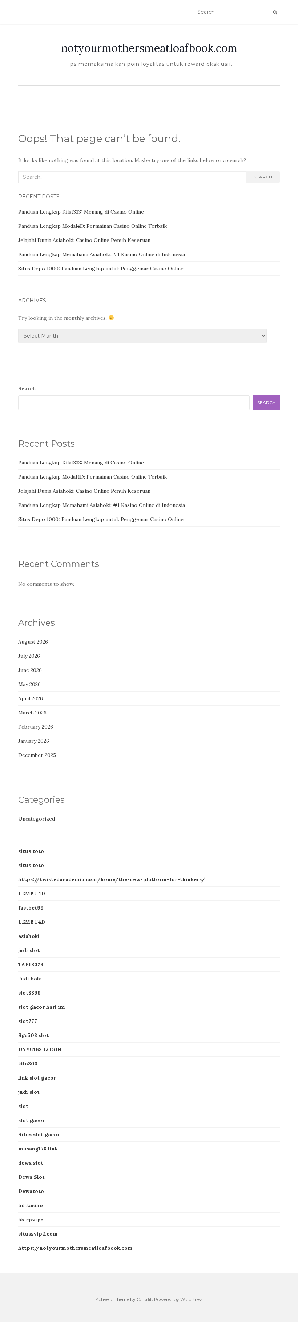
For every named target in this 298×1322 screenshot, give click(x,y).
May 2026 (29, 684)
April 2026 (30, 698)
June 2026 (30, 670)
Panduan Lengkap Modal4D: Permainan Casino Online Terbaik (92, 226)
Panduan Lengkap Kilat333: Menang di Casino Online (81, 212)
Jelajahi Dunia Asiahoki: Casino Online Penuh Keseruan (84, 240)
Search (263, 177)
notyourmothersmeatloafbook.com (149, 48)
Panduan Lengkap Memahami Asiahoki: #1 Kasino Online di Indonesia (101, 254)
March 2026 (32, 712)
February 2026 (35, 727)
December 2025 (37, 755)
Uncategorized (36, 818)
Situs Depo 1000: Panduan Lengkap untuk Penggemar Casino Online (101, 268)
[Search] (275, 12)
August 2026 (33, 641)
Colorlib (145, 1299)
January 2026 (33, 741)
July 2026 (29, 656)
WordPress (191, 1299)
